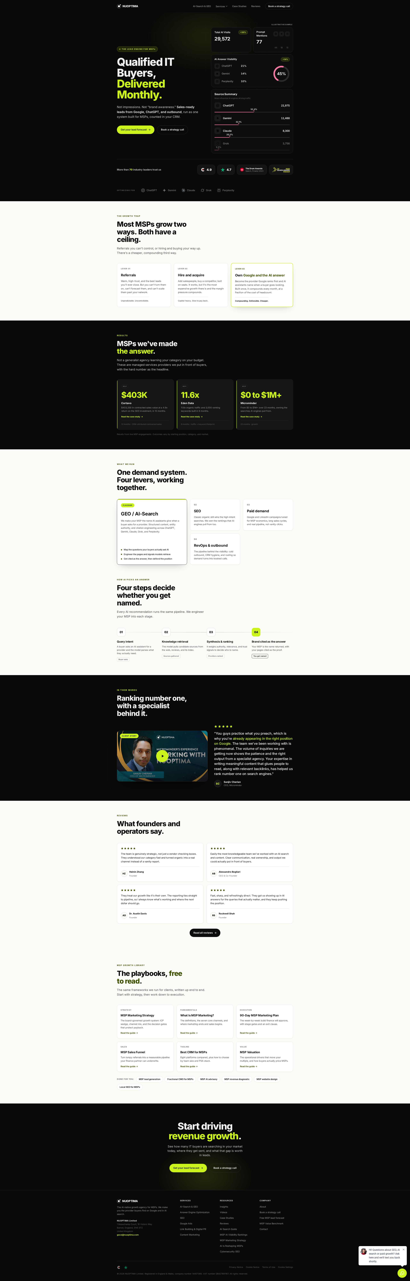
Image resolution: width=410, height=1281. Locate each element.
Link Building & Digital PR (193, 1229)
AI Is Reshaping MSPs (231, 1246)
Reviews (255, 6)
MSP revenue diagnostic (237, 1079)
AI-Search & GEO (202, 6)
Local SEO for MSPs (130, 1087)
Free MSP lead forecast (272, 1217)
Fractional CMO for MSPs (180, 1079)
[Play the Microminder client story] (162, 756)
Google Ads (186, 1223)
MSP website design (267, 1079)
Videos (223, 1212)
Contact (264, 1229)
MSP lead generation (149, 1079)
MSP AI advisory (208, 1079)
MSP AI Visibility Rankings (233, 1234)
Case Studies (239, 6)
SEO (182, 1217)
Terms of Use (268, 1267)
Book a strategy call (279, 6)
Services (220, 6)
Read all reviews (205, 932)
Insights (224, 1206)
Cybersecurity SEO (230, 1251)
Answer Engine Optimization (194, 1212)
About (263, 1206)
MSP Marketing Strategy (233, 1240)
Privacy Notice (236, 1267)
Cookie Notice (252, 1267)
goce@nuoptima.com (128, 1234)
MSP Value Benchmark (271, 1223)
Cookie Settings (285, 1267)
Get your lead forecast (136, 129)
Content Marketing (190, 1234)
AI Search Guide (228, 1229)
